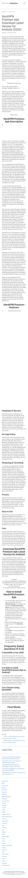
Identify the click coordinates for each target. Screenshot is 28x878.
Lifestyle (4, 827)
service (4, 847)
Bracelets (4, 790)
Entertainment (5, 801)
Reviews (4, 843)
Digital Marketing (6, 796)
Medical (4, 832)
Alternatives (5, 781)
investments (5, 821)
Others (3, 841)
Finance (4, 807)
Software (4, 849)
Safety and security (7, 845)
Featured (4, 805)
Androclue (13, 3)
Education (4, 798)
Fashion (4, 803)
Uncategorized (6, 865)
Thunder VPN (10, 144)
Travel (3, 861)
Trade (3, 858)
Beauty (4, 787)
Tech (3, 852)
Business (4, 792)
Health (3, 812)
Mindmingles (18, 873)
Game (3, 810)
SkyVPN (12, 179)
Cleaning (4, 794)
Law (3, 825)
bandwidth (9, 234)
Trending (4, 863)
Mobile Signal (5, 836)
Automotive (5, 785)
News (3, 838)
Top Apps (4, 856)
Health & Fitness (6, 814)
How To (4, 818)
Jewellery (4, 823)
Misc (3, 834)
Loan (3, 830)
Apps (5, 734)
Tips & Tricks (5, 854)
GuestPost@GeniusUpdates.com (15, 874)
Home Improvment (7, 816)
